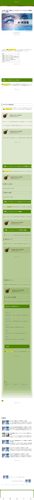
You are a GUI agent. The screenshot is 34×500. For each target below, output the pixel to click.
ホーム (7, 494)
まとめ (4, 61)
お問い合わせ (17, 494)
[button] (31, 265)
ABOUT (27, 494)
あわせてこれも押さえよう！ (7, 60)
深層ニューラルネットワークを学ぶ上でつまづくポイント (11, 57)
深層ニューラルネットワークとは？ (8, 55)
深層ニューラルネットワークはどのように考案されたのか (11, 56)
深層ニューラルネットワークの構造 (8, 58)
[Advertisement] (17, 41)
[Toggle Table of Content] (18, 54)
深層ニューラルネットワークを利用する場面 (9, 59)
